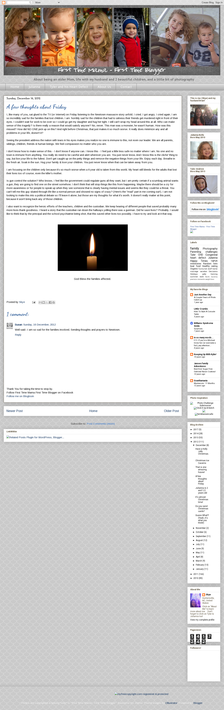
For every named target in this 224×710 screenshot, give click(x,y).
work (202, 277)
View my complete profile (202, 620)
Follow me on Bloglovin (20, 396)
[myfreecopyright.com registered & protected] (141, 693)
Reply (18, 334)
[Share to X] (47, 302)
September (201, 536)
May (198, 552)
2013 (196, 437)
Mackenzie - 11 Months (204, 383)
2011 (196, 574)
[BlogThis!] (43, 302)
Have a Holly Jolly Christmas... (202, 453)
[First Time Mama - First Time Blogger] (191, 232)
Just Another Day (202, 294)
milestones (195, 263)
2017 (196, 429)
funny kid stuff (205, 269)
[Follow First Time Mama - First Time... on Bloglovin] (205, 211)
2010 (196, 578)
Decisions (213, 271)
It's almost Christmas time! (201, 499)
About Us (104, 87)
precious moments (197, 279)
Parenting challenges (204, 251)
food (198, 266)
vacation (203, 271)
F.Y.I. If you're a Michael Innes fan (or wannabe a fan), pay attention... (205, 343)
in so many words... (204, 337)
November (201, 528)
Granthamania (200, 380)
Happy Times (199, 260)
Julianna (34, 87)
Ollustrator (171, 702)
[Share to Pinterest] (53, 302)
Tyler (193, 254)
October (200, 532)
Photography (210, 248)
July (198, 544)
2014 (196, 433)
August (199, 540)
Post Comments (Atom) (101, 423)
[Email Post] (33, 301)
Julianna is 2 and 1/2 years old (201, 490)
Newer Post (14, 411)
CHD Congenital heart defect (204, 256)
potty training (210, 274)
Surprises (198, 328)
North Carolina (211, 277)
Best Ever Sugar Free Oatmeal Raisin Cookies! (205, 370)
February (200, 565)
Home (14, 87)
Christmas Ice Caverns (202, 461)
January (200, 569)
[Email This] (40, 302)
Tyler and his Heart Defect (69, 87)
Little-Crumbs (201, 309)
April (198, 557)
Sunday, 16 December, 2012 (39, 324)
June (198, 548)
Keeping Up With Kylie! (205, 354)
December (201, 445)
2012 (196, 442)
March (199, 561)
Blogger (197, 702)
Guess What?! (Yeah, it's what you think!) (202, 519)
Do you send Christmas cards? (201, 508)
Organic (194, 269)
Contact (126, 87)
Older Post (171, 411)
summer (194, 277)
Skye (208, 594)
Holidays (194, 274)
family (194, 248)
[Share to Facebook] (50, 302)
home (215, 269)
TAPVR (214, 261)
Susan (18, 324)
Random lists (210, 263)
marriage (194, 271)
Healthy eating (210, 266)
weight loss (209, 279)
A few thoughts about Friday (201, 480)
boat (192, 266)
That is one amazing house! (201, 469)
